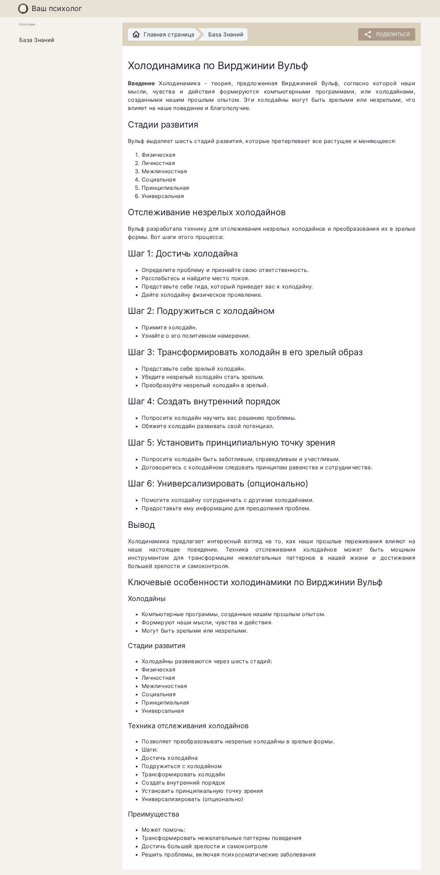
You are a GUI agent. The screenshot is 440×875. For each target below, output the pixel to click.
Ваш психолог (57, 8)
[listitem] (65, 40)
